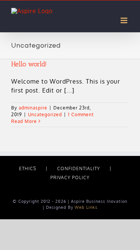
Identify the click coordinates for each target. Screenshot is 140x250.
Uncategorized (45, 114)
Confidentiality (78, 168)
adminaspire (33, 108)
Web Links (86, 207)
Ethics (27, 168)
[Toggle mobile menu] (125, 20)
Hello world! (29, 64)
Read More (24, 121)
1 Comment (81, 114)
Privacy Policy (70, 177)
